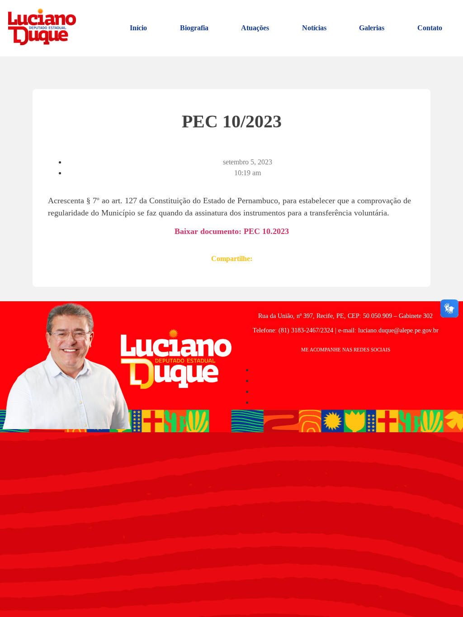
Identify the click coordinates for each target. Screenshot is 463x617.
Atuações (255, 28)
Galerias (371, 28)
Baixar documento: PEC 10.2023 (232, 231)
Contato (429, 28)
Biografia (194, 28)
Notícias (314, 28)
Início (138, 28)
